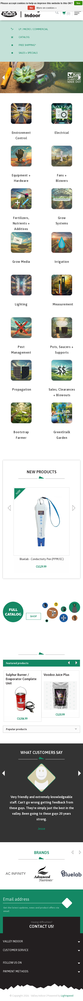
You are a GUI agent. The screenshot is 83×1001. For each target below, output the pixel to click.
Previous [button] (4, 77)
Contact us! (41, 926)
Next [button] (79, 77)
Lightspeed (67, 995)
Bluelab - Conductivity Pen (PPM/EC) (41, 559)
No (31, 8)
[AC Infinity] (15, 873)
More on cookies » (46, 8)
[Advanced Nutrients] (43, 873)
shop (33, 616)
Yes (78, 3)
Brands (41, 852)
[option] (41, 77)
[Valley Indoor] (20, 12)
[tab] (41, 663)
